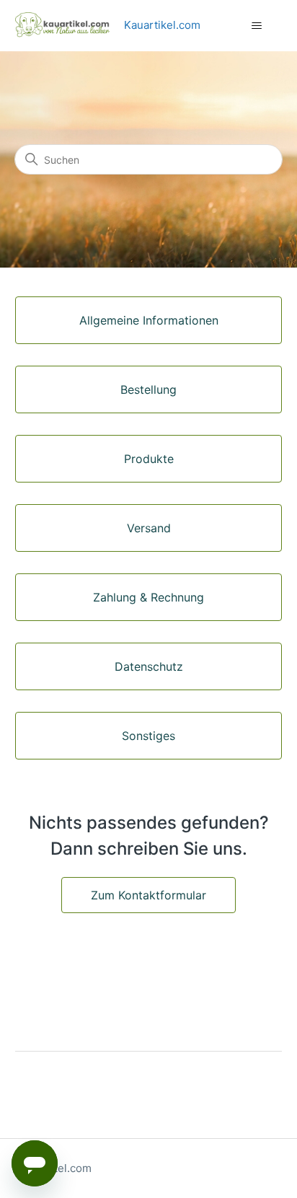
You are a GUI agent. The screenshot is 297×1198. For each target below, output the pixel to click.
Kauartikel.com (162, 25)
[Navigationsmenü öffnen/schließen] (256, 26)
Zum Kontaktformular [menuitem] (148, 895)
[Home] (70, 25)
